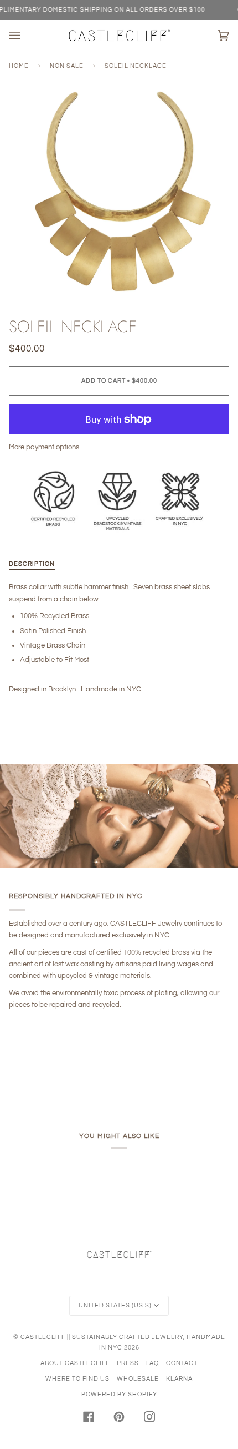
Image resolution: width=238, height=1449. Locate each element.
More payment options (44, 447)
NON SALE (67, 66)
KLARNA (179, 1379)
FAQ (152, 1363)
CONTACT (182, 1363)
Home (19, 66)
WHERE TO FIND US (77, 1379)
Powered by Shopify (119, 1394)
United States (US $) (115, 1305)
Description (32, 564)
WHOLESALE (138, 1379)
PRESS (128, 1363)
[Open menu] (25, 35)
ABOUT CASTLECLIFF (75, 1363)
